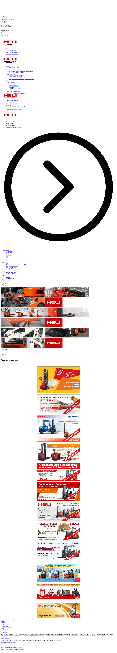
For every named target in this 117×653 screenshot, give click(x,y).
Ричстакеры (11, 87)
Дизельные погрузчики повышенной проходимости (21, 71)
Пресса (7, 256)
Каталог (5, 262)
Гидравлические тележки (12, 48)
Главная (5, 349)
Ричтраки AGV (9, 123)
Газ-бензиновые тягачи (14, 86)
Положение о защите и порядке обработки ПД (11, 647)
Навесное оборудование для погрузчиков (15, 93)
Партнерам (5, 631)
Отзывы (8, 253)
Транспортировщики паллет (12, 102)
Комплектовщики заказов (12, 50)
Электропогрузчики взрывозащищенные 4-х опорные (21, 79)
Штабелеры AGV (10, 125)
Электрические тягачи (14, 83)
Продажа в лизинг (10, 278)
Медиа (7, 258)
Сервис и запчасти (7, 271)
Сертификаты (9, 255)
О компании (6, 250)
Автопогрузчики (10, 66)
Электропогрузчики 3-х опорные (16, 75)
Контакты (5, 285)
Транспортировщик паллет (12, 54)
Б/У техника (9, 268)
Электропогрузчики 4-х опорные (16, 76)
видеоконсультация (5, 25)
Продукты (5, 626)
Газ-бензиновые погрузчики (15, 70)
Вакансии (5, 632)
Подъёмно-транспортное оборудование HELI (16, 264)
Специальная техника (11, 82)
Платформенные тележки (14, 88)
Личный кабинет (4, 35)
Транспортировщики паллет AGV (14, 127)
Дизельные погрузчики (14, 67)
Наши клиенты (9, 252)
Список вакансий (10, 260)
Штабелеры (8, 105)
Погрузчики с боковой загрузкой (16, 72)
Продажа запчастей (10, 273)
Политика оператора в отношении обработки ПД (12, 644)
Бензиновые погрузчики (14, 68)
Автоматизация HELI (11, 267)
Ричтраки (8, 80)
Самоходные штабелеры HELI (16, 107)
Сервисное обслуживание (12, 272)
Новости (5, 283)
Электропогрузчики (10, 74)
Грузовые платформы (14, 89)
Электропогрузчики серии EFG (16, 77)
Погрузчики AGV (10, 121)
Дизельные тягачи (13, 85)
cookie (9, 619)
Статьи (7, 257)
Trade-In (8, 277)
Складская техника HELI (12, 266)
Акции (7, 263)
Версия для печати (5, 638)
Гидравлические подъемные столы (14, 109)
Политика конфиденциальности (8, 642)
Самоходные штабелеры (11, 52)
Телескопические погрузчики (13, 91)
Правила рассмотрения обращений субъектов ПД (12, 649)
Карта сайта (6, 629)
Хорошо (2, 621)
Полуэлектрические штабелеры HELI (17, 106)
